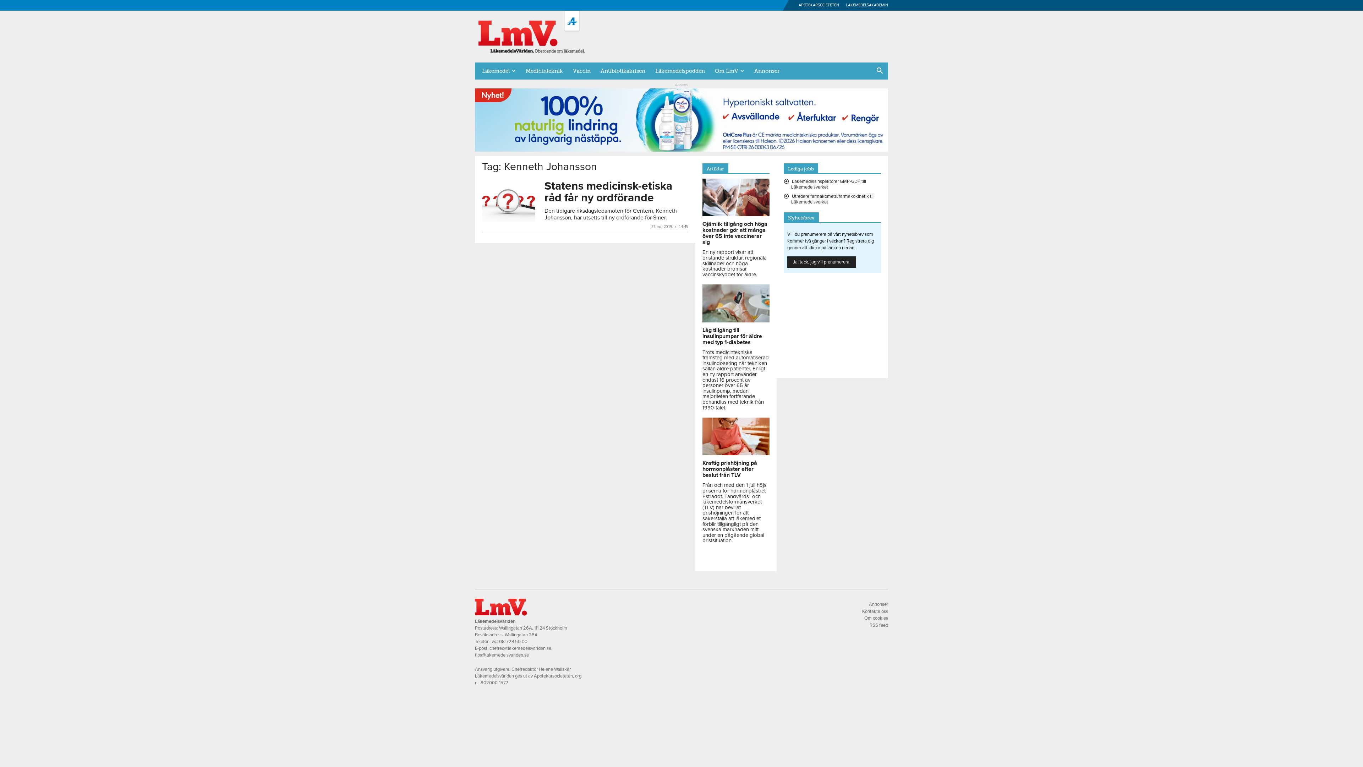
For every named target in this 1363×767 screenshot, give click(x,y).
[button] (879, 71)
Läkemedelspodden (680, 71)
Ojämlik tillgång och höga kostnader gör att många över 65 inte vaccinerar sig (734, 233)
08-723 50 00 (513, 641)
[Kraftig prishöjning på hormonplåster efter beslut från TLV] (736, 453)
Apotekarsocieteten (819, 5)
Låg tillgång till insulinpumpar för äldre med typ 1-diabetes (732, 336)
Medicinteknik (544, 71)
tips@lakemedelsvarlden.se (502, 655)
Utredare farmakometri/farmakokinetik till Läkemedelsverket (833, 199)
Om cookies (876, 618)
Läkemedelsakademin (867, 5)
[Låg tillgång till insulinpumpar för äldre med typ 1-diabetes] (736, 320)
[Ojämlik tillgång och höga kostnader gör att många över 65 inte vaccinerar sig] (736, 214)
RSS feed (879, 625)
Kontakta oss (875, 611)
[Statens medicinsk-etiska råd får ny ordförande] (508, 200)
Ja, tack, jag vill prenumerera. (821, 262)
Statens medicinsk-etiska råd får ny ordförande (608, 192)
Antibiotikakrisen (623, 71)
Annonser (766, 71)
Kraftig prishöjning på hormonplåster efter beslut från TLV (729, 469)
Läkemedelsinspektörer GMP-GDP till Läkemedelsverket (828, 184)
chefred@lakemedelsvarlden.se (520, 648)
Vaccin (582, 71)
